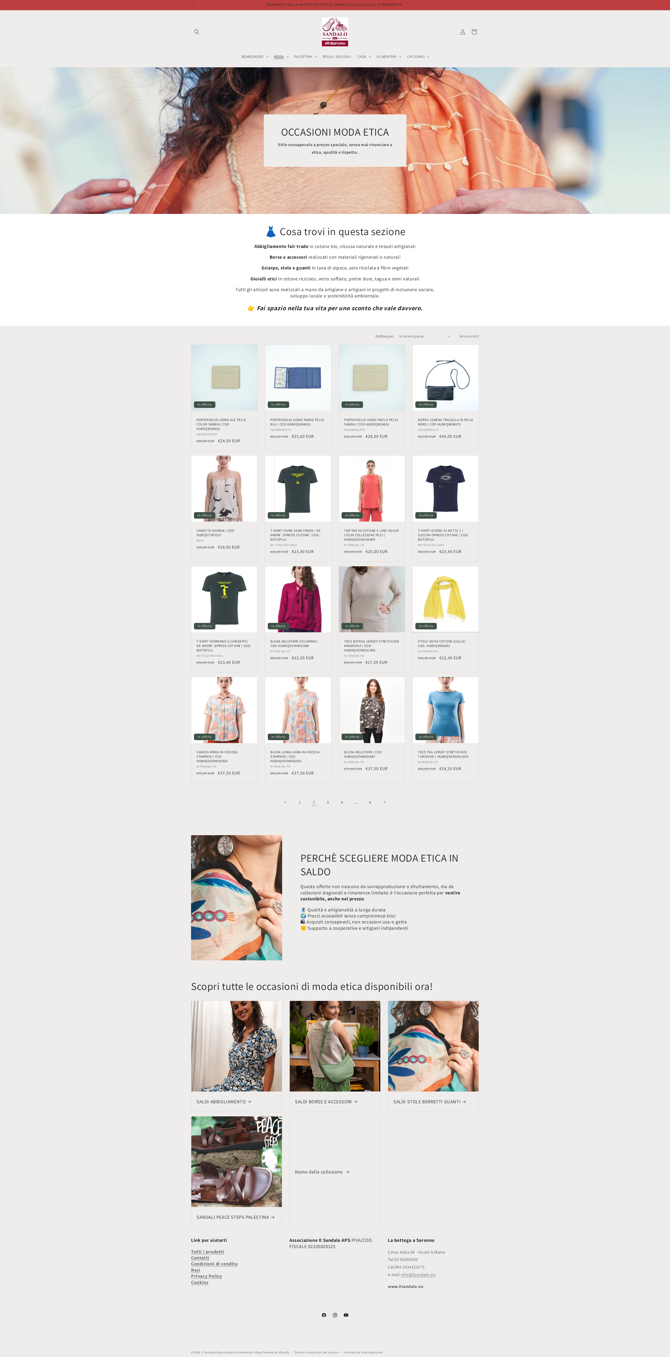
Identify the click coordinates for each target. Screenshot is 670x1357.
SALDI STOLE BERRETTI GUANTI (427, 1101)
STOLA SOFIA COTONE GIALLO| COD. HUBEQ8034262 (442, 643)
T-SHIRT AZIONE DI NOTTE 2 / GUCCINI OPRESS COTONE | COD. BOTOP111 (443, 535)
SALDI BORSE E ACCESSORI (323, 1101)
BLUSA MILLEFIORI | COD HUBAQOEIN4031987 (363, 754)
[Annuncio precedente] (193, 5)
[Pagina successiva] (384, 802)
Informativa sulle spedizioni (363, 1352)
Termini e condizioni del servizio (316, 1352)
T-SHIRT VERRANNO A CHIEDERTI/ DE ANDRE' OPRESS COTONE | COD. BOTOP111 (224, 645)
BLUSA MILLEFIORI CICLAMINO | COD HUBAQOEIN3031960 (294, 643)
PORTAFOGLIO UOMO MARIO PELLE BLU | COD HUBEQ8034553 (297, 422)
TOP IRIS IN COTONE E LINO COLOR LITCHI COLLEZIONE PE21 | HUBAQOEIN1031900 (371, 535)
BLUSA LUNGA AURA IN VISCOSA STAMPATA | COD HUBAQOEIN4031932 (295, 756)
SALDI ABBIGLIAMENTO (221, 1101)
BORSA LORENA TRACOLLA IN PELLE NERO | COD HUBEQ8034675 (445, 422)
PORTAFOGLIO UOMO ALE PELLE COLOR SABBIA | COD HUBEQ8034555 (221, 424)
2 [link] (314, 802)
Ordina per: (385, 336)
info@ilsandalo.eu (418, 1274)
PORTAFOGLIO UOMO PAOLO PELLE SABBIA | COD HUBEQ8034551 (371, 422)
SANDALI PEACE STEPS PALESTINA (233, 1217)
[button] (197, 32)
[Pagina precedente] (285, 802)
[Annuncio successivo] (477, 5)
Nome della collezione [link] (319, 1172)
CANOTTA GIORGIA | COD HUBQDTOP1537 (215, 533)
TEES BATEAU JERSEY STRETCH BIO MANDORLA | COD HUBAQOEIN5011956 (371, 645)
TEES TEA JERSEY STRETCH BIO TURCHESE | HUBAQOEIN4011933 (443, 754)
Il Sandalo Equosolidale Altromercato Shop (232, 1352)
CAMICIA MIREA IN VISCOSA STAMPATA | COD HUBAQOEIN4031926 (217, 756)
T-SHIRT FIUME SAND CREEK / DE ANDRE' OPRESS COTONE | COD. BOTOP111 (295, 535)
